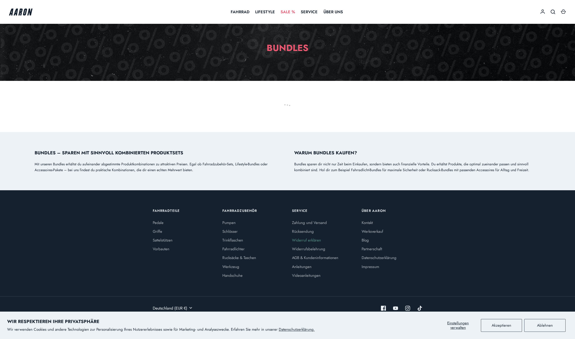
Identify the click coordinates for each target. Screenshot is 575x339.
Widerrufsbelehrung (308, 249)
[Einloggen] (543, 12)
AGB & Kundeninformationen (315, 257)
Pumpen (229, 222)
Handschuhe (232, 275)
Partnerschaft (372, 249)
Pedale (158, 222)
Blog (365, 240)
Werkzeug (230, 266)
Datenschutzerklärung (379, 257)
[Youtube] (395, 308)
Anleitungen (302, 266)
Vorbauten (161, 249)
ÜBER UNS (333, 12)
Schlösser (230, 231)
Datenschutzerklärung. (297, 329)
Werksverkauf (372, 231)
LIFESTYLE (265, 12)
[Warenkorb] (563, 12)
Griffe (157, 231)
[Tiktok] (420, 308)
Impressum (370, 266)
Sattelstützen (162, 240)
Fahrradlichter (233, 249)
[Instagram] (408, 308)
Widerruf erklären (306, 240)
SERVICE (309, 12)
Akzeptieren (501, 325)
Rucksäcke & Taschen (239, 257)
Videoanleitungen (306, 275)
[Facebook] (383, 308)
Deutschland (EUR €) (170, 308)
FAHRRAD (240, 12)
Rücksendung (303, 231)
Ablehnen (545, 325)
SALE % (288, 12)
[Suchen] (553, 12)
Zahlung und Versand (309, 222)
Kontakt (367, 222)
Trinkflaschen (232, 240)
